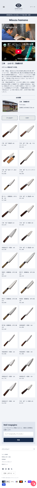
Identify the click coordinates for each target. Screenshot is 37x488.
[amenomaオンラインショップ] (18, 7)
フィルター (9, 118)
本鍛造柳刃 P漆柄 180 (25, 351)
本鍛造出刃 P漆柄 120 (8, 376)
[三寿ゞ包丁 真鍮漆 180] (10, 131)
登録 (18, 440)
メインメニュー (5, 449)
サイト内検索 (5, 454)
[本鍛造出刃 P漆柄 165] (10, 389)
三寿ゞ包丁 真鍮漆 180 (8, 143)
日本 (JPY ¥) (8, 473)
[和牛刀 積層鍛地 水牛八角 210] (10, 287)
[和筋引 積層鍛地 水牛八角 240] (10, 260)
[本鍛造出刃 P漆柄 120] (10, 365)
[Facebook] (3, 469)
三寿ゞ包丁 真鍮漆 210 (8, 223)
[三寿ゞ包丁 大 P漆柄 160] (27, 211)
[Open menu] (4, 7)
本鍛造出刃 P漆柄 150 (25, 376)
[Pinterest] (8, 469)
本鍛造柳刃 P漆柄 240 (25, 325)
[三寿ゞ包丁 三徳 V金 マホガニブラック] (27, 131)
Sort (27, 118)
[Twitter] (11, 469)
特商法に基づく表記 (6, 457)
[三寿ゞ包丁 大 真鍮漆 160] (27, 184)
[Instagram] (6, 469)
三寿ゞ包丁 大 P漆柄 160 (26, 223)
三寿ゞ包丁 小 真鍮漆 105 (26, 247)
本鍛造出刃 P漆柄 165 (8, 401)
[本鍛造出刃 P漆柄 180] (10, 236)
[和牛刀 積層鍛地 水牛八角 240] (27, 260)
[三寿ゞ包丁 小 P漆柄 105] (27, 389)
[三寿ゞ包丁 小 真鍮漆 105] (27, 236)
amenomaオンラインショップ (12, 477)
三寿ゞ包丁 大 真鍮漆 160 (26, 196)
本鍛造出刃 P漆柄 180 (8, 247)
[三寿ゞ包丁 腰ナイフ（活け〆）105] (10, 158)
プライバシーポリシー (7, 461)
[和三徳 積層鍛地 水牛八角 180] (10, 313)
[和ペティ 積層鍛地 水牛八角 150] (10, 184)
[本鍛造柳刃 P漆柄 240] (27, 313)
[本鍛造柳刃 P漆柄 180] (27, 340)
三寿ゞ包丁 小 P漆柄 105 (26, 401)
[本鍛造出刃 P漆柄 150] (27, 365)
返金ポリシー (5, 464)
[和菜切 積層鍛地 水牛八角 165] (27, 287)
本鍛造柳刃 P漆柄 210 (8, 351)
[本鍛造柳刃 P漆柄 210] (10, 340)
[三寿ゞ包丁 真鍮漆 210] (10, 211)
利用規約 (4, 459)
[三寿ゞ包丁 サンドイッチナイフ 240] (27, 158)
